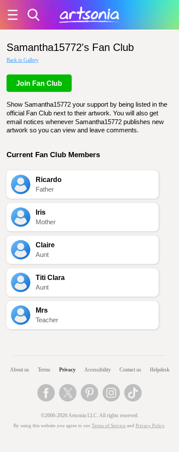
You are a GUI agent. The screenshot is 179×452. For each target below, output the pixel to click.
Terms (44, 370)
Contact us (130, 370)
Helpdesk (159, 370)
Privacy (67, 370)
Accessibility (97, 370)
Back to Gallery (23, 60)
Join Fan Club (39, 83)
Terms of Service (109, 425)
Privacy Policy (150, 425)
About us (19, 370)
